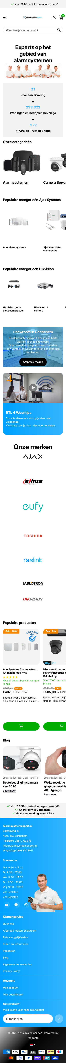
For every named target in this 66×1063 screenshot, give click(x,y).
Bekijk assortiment (5, 17)
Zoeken (59, 30)
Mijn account (10, 987)
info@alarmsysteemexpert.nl (20, 845)
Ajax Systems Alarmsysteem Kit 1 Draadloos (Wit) (20, 671)
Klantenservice (13, 917)
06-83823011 (24, 850)
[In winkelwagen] (21, 726)
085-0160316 (23, 840)
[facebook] (16, 905)
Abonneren (59, 1019)
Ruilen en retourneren (15, 944)
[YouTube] (6, 905)
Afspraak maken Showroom (19, 930)
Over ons (8, 924)
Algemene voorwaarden (17, 964)
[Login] (54, 17)
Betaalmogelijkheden (15, 937)
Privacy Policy (11, 971)
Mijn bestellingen (13, 994)
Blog (5, 957)
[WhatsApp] (26, 905)
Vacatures (9, 950)
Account (9, 981)
